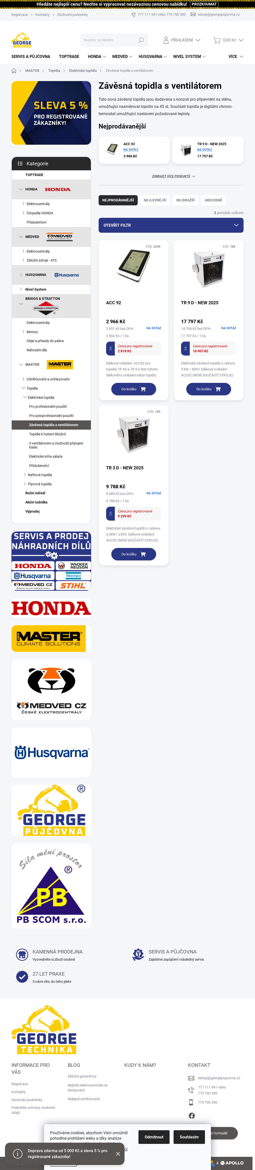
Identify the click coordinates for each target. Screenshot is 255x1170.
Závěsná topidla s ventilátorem (53, 425)
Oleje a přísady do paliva (45, 341)
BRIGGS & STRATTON (42, 299)
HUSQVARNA (35, 275)
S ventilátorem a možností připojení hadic (56, 445)
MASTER (32, 364)
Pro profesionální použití (48, 406)
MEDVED (32, 236)
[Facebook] (191, 1115)
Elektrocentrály (38, 204)
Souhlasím (189, 1137)
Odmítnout (154, 1137)
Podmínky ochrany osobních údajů (33, 1110)
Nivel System (35, 289)
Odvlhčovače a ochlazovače (48, 379)
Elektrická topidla (41, 398)
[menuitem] (32, 56)
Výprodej (32, 511)
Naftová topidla (40, 475)
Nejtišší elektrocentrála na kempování (88, 1087)
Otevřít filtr (117, 225)
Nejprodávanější (118, 200)
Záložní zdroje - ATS (42, 260)
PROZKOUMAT (204, 4)
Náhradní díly (37, 350)
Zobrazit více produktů (171, 176)
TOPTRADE (34, 175)
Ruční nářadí (35, 493)
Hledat (141, 40)
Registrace (19, 15)
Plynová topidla (40, 484)
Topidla (32, 388)
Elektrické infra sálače (46, 456)
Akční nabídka (36, 502)
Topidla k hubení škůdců (47, 434)
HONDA (31, 189)
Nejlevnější (155, 200)
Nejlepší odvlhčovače (84, 1099)
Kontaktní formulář (213, 1133)
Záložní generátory (82, 1076)
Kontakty (42, 15)
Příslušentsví (36, 222)
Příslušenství (39, 466)
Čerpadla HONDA (40, 213)
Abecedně (213, 200)
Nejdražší (185, 200)
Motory (32, 332)
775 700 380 (207, 1102)
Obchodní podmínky (72, 15)
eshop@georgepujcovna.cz (219, 1078)
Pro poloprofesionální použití (51, 416)
